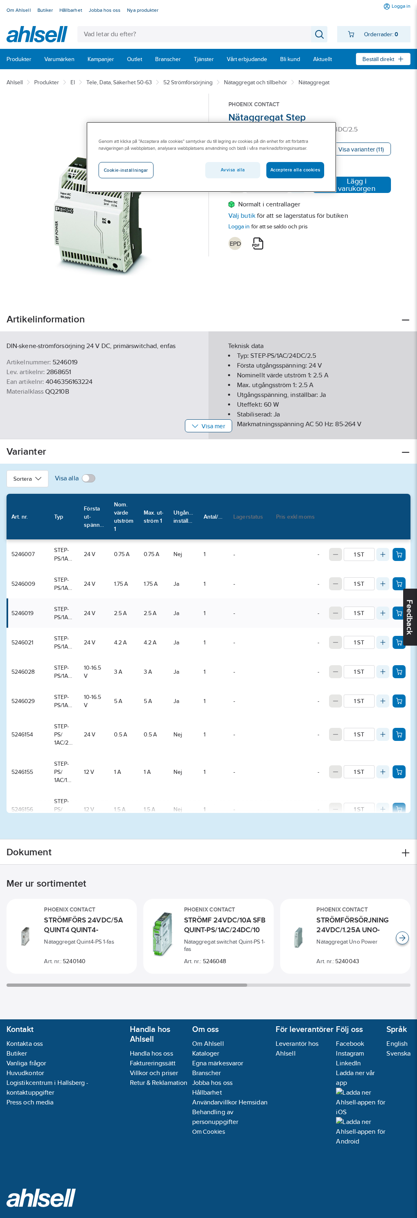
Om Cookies (208, 1131)
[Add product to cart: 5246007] (399, 554)
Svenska (398, 1053)
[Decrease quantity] (335, 554)
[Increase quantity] (382, 554)
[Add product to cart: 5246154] (399, 734)
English (397, 1043)
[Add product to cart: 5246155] (399, 771)
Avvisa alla (233, 169)
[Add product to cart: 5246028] (399, 671)
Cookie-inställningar (126, 170)
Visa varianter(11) (361, 149)
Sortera (22, 478)
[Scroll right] (402, 937)
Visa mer (213, 426)
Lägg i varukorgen (356, 185)
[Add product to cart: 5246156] (399, 809)
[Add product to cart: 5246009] (399, 583)
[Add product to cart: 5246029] (399, 701)
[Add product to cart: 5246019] (399, 613)
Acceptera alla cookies (295, 169)
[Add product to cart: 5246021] (399, 642)
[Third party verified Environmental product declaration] (234, 243)
